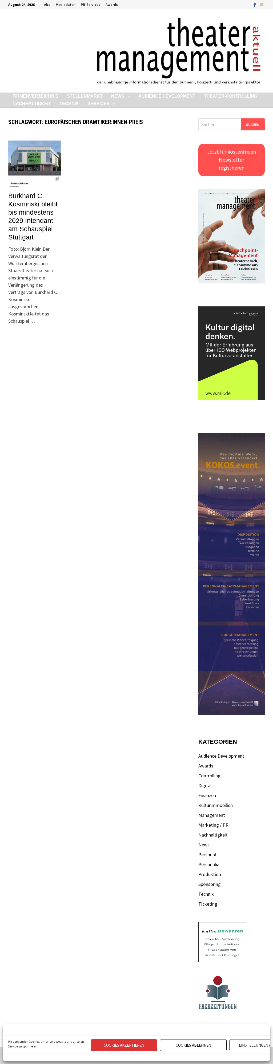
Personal (207, 854)
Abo (47, 4)
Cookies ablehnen (193, 1045)
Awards (112, 4)
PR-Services (90, 4)
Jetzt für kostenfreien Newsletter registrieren (231, 159)
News (117, 96)
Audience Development (166, 96)
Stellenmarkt (85, 96)
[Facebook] (255, 4)
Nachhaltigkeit (32, 103)
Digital (204, 785)
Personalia (208, 864)
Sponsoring (209, 884)
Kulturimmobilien (215, 805)
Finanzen (207, 795)
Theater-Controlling (230, 96)
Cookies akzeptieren (124, 1045)
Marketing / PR (213, 825)
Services (98, 103)
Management (211, 815)
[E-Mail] (261, 4)
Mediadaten (65, 4)
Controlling (209, 776)
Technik (69, 103)
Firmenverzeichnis (35, 96)
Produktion (209, 874)
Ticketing (207, 904)
